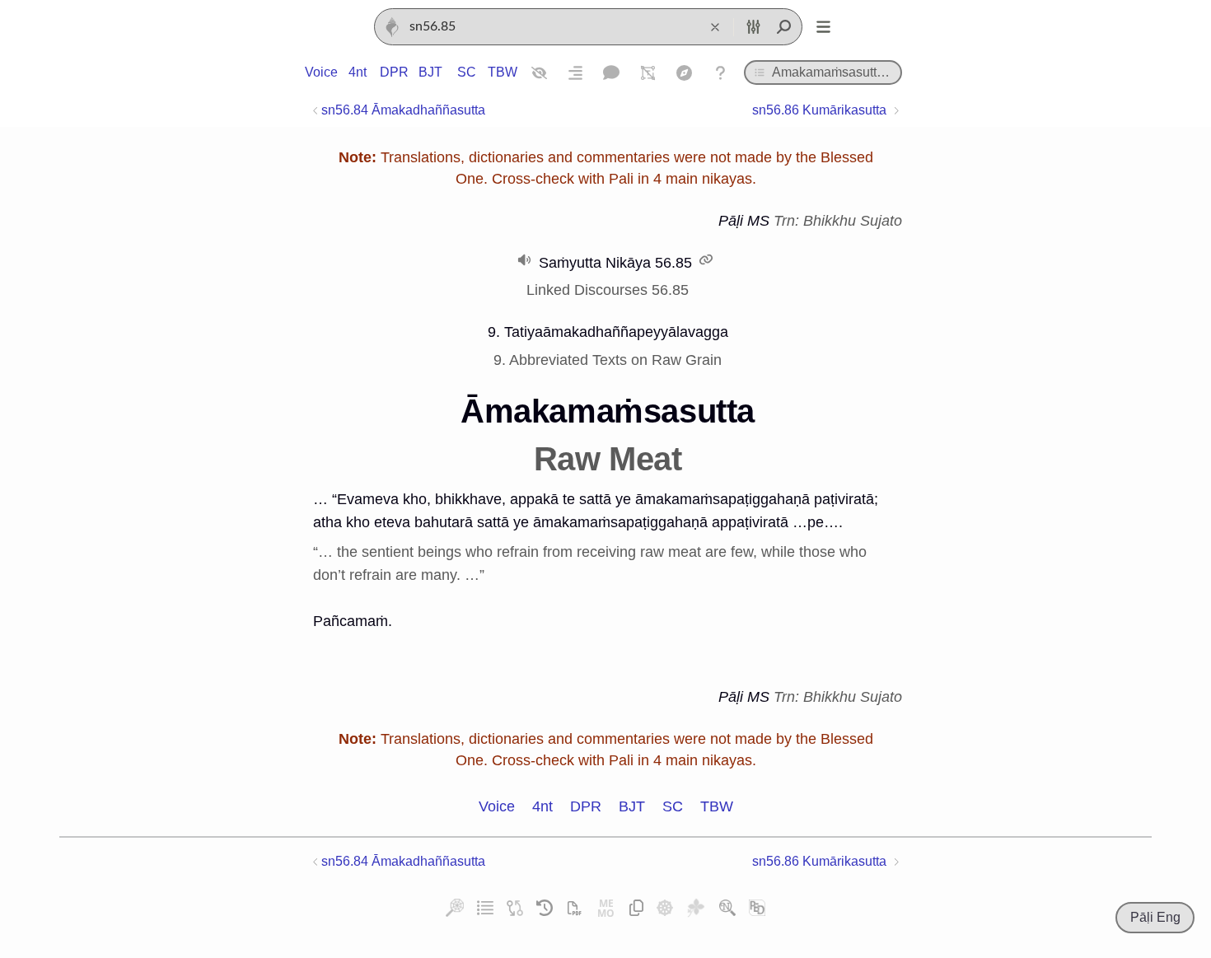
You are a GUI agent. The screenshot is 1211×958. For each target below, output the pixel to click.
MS (758, 221)
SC (466, 72)
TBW (502, 72)
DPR (393, 72)
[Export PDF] (574, 908)
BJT (430, 72)
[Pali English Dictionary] (757, 908)
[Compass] (683, 72)
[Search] (783, 27)
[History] (544, 908)
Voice (321, 72)
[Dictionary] (611, 72)
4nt (357, 72)
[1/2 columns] (575, 72)
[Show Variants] (538, 72)
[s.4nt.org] (696, 908)
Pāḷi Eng (1155, 917)
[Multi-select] (647, 72)
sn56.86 (819, 110)
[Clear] (715, 27)
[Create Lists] (485, 908)
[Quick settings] (753, 27)
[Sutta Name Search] (727, 908)
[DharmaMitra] (665, 908)
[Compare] (515, 908)
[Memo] (606, 908)
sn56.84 (403, 110)
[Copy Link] (636, 908)
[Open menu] (823, 27)
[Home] (392, 27)
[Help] (720, 72)
